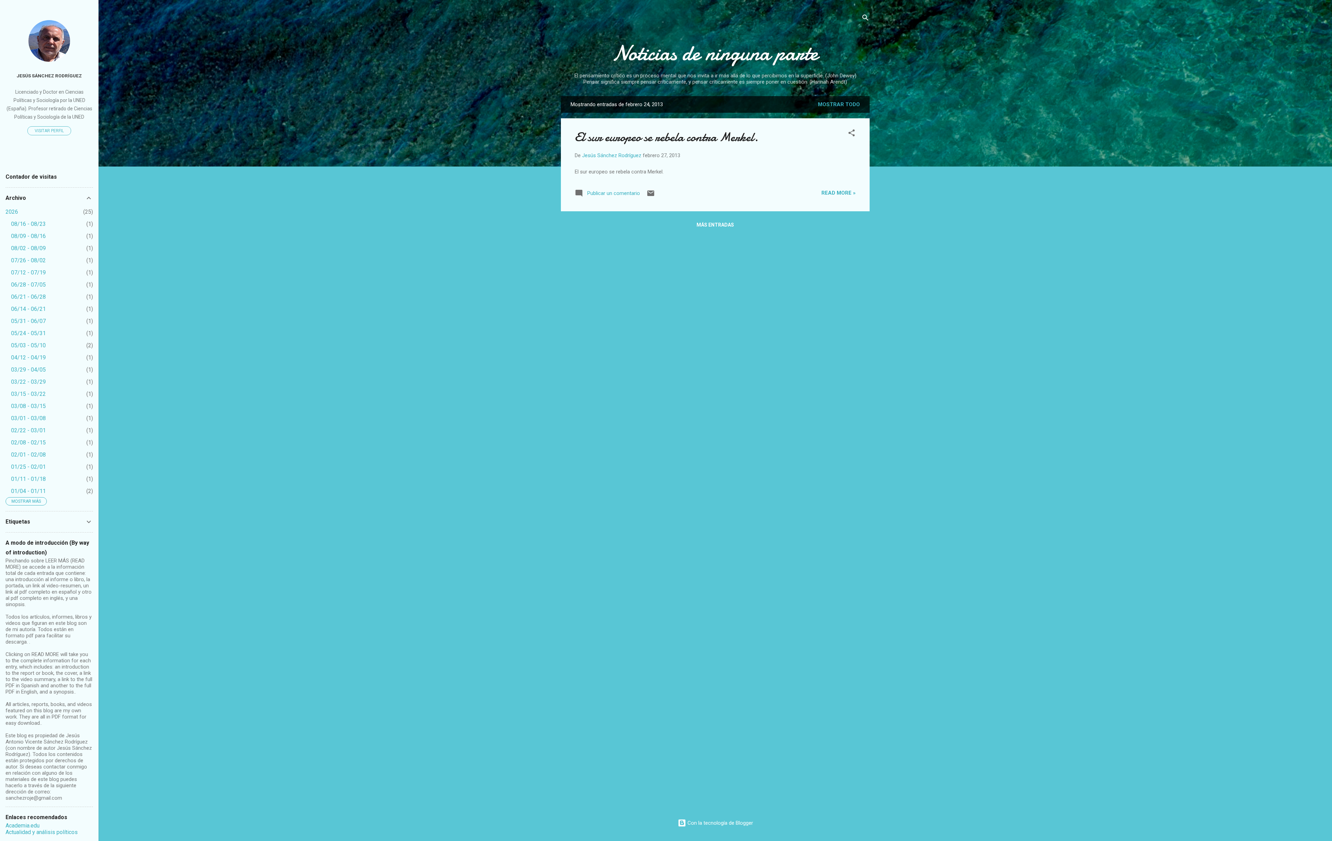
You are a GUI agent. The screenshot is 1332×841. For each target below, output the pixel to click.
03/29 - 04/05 (28, 369)
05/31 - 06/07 (28, 321)
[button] (851, 134)
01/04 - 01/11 (28, 491)
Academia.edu (23, 825)
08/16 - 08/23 (28, 224)
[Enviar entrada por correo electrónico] (651, 196)
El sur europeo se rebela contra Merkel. (666, 137)
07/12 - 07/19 (28, 272)
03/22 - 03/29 (28, 382)
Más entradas (715, 225)
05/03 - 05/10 (28, 345)
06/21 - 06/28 (28, 297)
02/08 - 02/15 (28, 442)
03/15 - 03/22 (28, 394)
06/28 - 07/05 (28, 284)
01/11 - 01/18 (28, 479)
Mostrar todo (839, 104)
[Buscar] (865, 18)
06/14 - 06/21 (28, 309)
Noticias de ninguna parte (715, 53)
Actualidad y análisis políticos (42, 832)
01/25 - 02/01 (28, 467)
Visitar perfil (49, 130)
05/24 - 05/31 (28, 333)
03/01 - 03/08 (28, 418)
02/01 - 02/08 (28, 454)
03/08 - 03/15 (28, 406)
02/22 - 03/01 (28, 430)
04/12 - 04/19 (28, 357)
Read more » (838, 193)
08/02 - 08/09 (28, 248)
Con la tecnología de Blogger (719, 823)
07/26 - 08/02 (28, 260)
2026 (12, 212)
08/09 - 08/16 (28, 236)
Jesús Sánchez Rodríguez (49, 75)
